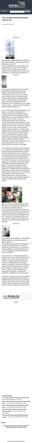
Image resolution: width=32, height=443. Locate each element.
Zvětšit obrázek (16, 37)
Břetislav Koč (13, 296)
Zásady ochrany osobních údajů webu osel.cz (16, 441)
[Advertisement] (16, 317)
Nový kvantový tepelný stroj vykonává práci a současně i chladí (15, 397)
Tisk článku (16, 302)
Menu (4, 11)
